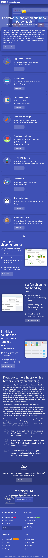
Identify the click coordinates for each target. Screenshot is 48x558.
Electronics (19, 78)
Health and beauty (22, 97)
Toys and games (21, 198)
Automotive (19, 179)
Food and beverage (22, 117)
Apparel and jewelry (22, 58)
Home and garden (22, 158)
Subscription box (21, 217)
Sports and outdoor (22, 136)
